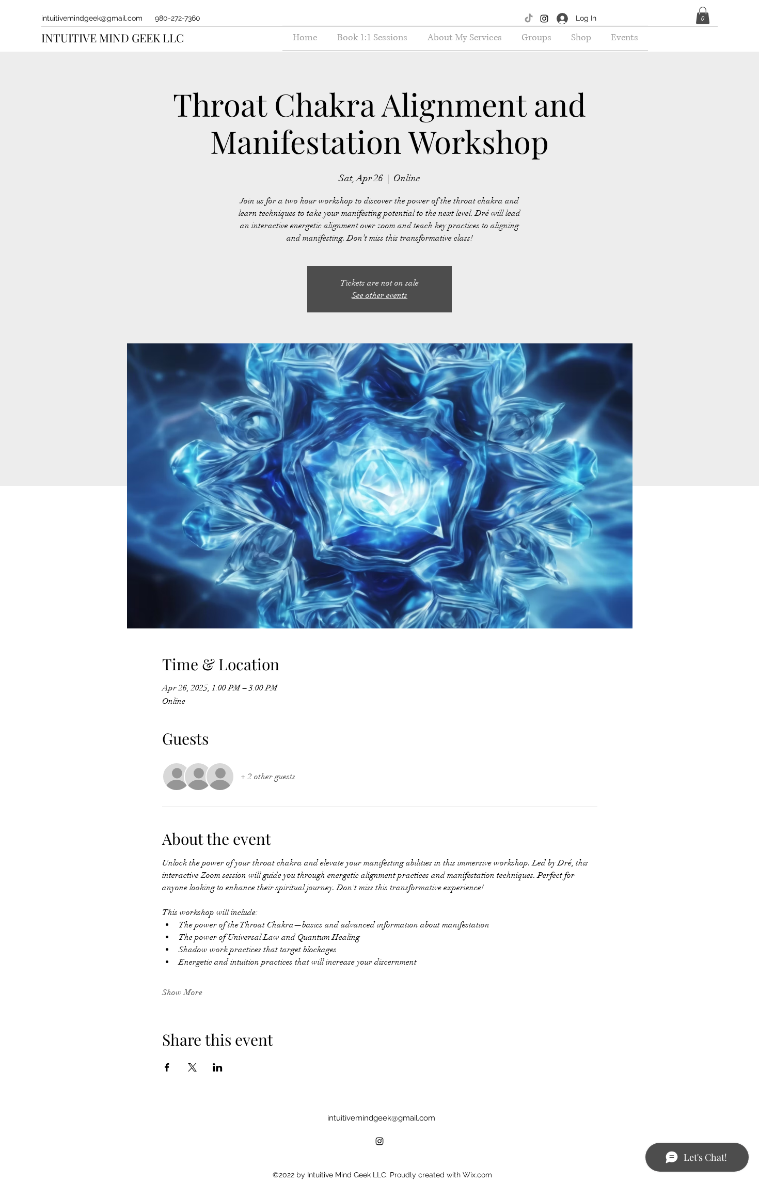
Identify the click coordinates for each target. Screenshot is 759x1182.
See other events (379, 295)
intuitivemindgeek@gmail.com (92, 18)
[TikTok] (529, 18)
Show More (182, 992)
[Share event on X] (192, 1067)
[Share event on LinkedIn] (218, 1067)
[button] (702, 15)
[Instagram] (544, 18)
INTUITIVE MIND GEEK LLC (112, 37)
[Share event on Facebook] (167, 1067)
